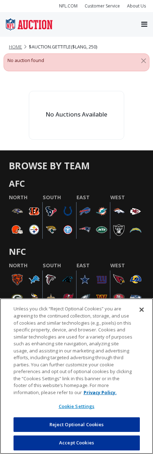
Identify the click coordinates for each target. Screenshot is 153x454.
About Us (136, 6)
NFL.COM (68, 6)
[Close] (143, 60)
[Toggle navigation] (144, 25)
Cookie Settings (77, 406)
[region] (76, 376)
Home (15, 47)
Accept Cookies (76, 442)
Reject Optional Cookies (76, 424)
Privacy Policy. (100, 392)
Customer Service (102, 6)
